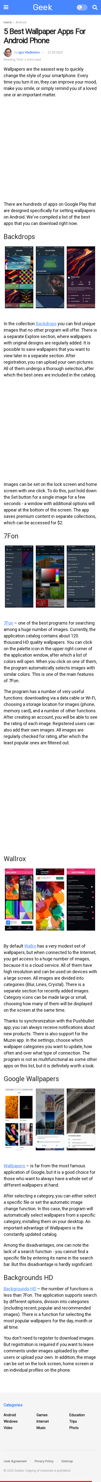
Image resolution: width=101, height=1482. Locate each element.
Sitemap (67, 1461)
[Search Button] (94, 7)
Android (21, 22)
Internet (43, 1421)
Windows (11, 1421)
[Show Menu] (6, 7)
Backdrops (46, 323)
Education (77, 1415)
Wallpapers (14, 1165)
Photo (74, 1428)
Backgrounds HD (20, 1288)
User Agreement (15, 1461)
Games (42, 1415)
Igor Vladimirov (29, 52)
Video (8, 1428)
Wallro (30, 946)
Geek (42, 7)
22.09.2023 (55, 52)
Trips (73, 1421)
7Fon (8, 623)
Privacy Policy (44, 1461)
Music (41, 1428)
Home (8, 22)
